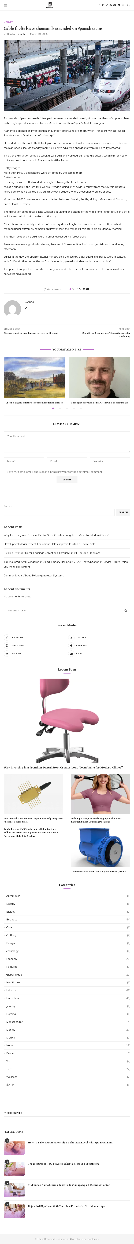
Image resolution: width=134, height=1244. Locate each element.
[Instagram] (107, 5)
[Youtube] (114, 5)
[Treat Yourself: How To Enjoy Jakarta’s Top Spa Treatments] (14, 1169)
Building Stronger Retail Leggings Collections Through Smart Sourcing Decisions (52, 553)
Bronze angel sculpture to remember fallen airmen (34, 402)
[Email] (119, 5)
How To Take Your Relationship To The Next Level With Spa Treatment (70, 1142)
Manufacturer (68, 1021)
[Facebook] (99, 5)
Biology (68, 911)
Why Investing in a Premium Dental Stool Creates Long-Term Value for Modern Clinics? (56, 535)
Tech (68, 1069)
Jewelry (68, 1006)
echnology (68, 951)
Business (68, 919)
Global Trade (68, 974)
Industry (68, 990)
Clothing (68, 935)
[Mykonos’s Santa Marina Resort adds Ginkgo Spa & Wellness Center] (14, 1190)
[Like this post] (73, 289)
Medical (68, 1037)
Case (68, 927)
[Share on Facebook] (77, 289)
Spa (68, 1061)
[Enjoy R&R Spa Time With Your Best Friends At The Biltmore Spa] (14, 1211)
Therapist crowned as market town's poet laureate (99, 402)
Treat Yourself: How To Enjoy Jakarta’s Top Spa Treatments (63, 1163)
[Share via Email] (87, 289)
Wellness (68, 1077)
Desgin (68, 943)
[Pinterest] (111, 5)
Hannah (20, 34)
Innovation (68, 998)
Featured (68, 966)
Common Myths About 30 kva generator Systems (34, 575)
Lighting (68, 1014)
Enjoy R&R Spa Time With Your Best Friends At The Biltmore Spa (66, 1206)
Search (8, 506)
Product (68, 1053)
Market (68, 1029)
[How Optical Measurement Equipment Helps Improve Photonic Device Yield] (33, 794)
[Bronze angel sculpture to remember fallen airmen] (34, 377)
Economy (68, 959)
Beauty (68, 903)
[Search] (128, 5)
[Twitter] (103, 5)
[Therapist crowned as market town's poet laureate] (99, 377)
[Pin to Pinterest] (84, 289)
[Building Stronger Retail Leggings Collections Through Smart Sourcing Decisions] (100, 794)
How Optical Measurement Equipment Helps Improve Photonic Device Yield (49, 544)
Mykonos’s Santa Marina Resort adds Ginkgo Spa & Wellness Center (69, 1184)
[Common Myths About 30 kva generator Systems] (100, 847)
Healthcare (68, 982)
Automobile (68, 896)
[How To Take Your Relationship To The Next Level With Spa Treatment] (14, 1148)
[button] (8, 383)
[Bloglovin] (123, 5)
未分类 (68, 1084)
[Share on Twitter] (80, 289)
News (68, 1045)
